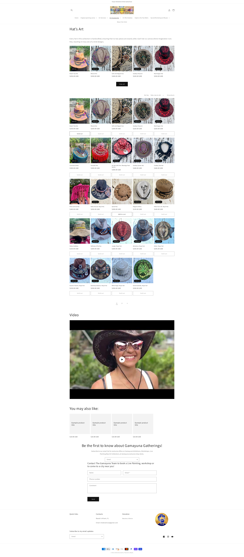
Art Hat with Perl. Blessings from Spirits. (121, 166)
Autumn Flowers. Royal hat (77, 285)
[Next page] (127, 303)
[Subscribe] (137, 459)
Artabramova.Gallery (119, 552)
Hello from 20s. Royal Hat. (161, 206)
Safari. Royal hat (158, 246)
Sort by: (146, 95)
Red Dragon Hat (158, 73)
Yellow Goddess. (74, 246)
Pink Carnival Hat (74, 206)
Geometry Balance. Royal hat (99, 285)
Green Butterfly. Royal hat (140, 285)
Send (93, 499)
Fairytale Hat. (94, 165)
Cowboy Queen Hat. (138, 165)
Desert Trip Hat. (74, 73)
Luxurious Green (74, 165)
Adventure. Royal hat (139, 246)
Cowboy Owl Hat (158, 165)
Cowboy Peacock (137, 73)
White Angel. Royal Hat (118, 285)
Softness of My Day (96, 246)
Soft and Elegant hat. (118, 73)
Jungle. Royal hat (117, 246)
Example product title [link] (78, 424)
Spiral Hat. (115, 206)
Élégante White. (137, 206)
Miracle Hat (94, 73)
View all (122, 84)
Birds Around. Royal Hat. (97, 206)
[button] (72, 10)
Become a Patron (127, 518)
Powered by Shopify (128, 552)
